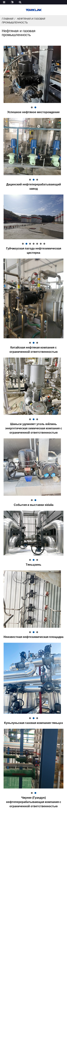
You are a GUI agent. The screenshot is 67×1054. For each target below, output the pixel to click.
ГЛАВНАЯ (7, 18)
